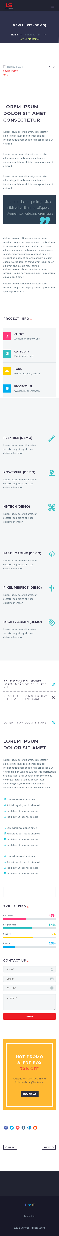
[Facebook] (6, 1128)
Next (47, 1147)
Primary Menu (53, 6)
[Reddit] (35, 1128)
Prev (11, 1147)
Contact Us (29, 1216)
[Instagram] (33, 1205)
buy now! (29, 1094)
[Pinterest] (18, 1128)
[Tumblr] (23, 1128)
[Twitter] (12, 1128)
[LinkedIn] (29, 1128)
